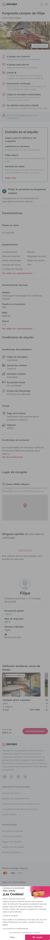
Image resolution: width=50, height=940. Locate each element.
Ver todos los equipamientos (17, 273)
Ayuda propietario (11, 852)
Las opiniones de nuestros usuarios (19, 809)
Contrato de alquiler (12, 836)
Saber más (10, 177)
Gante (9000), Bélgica (12, 18)
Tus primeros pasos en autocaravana (20, 803)
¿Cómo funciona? (11, 793)
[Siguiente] (37, 685)
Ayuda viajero (9, 814)
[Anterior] (5, 685)
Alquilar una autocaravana (15, 798)
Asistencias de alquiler (13, 847)
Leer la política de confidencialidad (15, 929)
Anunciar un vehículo (12, 831)
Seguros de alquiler (11, 841)
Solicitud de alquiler (35, 731)
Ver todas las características (17, 328)
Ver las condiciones (12, 457)
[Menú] (44, 4)
